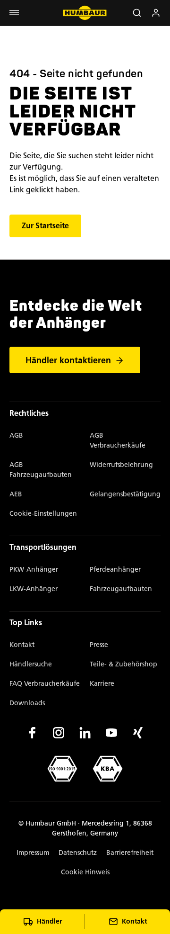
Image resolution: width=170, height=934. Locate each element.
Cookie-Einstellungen (43, 514)
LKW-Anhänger (33, 589)
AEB (15, 494)
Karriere (102, 684)
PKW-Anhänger (33, 570)
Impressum (33, 853)
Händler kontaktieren (68, 360)
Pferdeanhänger (115, 570)
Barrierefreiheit (129, 853)
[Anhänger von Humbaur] (85, 12)
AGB (16, 435)
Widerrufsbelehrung (121, 465)
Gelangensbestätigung (125, 494)
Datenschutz (78, 853)
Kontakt (21, 645)
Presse (99, 645)
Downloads (27, 703)
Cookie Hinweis (85, 872)
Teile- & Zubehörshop (123, 664)
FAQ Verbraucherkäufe (44, 684)
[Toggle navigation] (14, 13)
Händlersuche (30, 664)
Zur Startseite (45, 226)
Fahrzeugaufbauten (121, 589)
